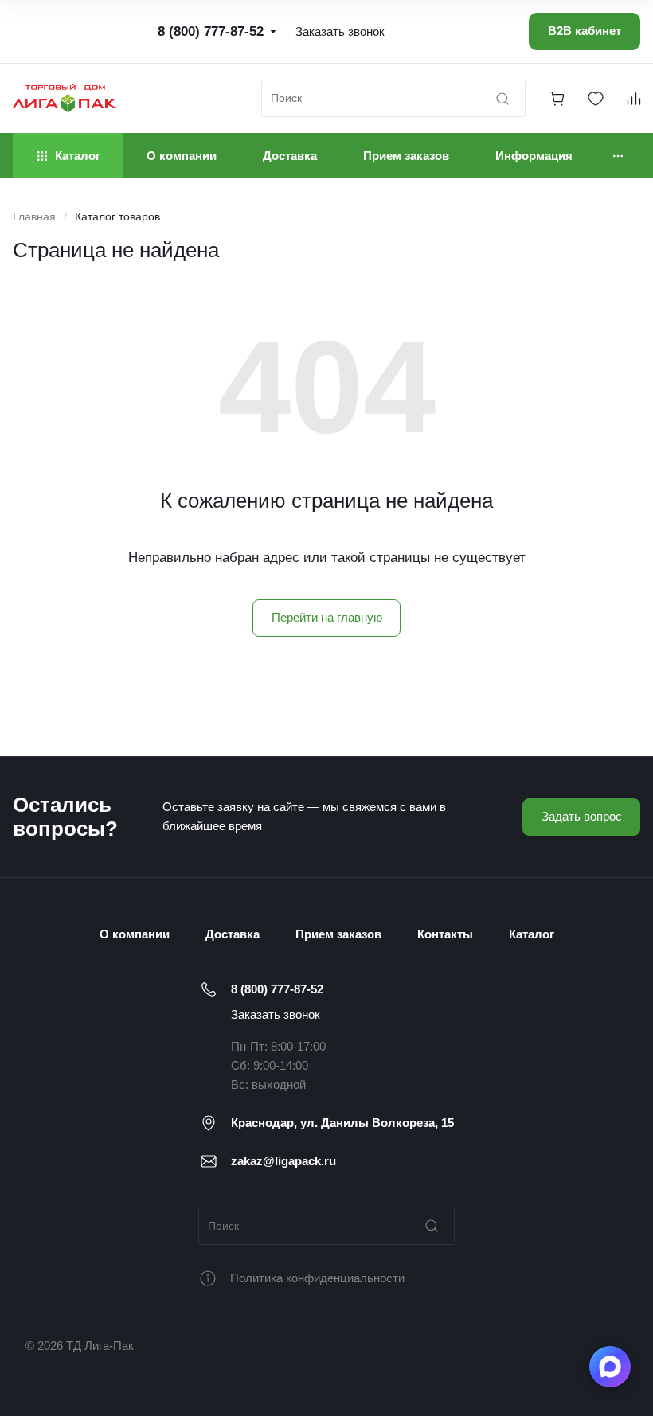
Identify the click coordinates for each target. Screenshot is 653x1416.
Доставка (232, 934)
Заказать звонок (275, 1014)
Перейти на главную (327, 617)
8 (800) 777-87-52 (277, 989)
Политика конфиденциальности (317, 1278)
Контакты (445, 934)
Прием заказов (338, 934)
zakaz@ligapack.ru (283, 1161)
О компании (135, 934)
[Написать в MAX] (610, 1366)
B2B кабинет (584, 30)
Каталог (531, 934)
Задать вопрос (582, 816)
